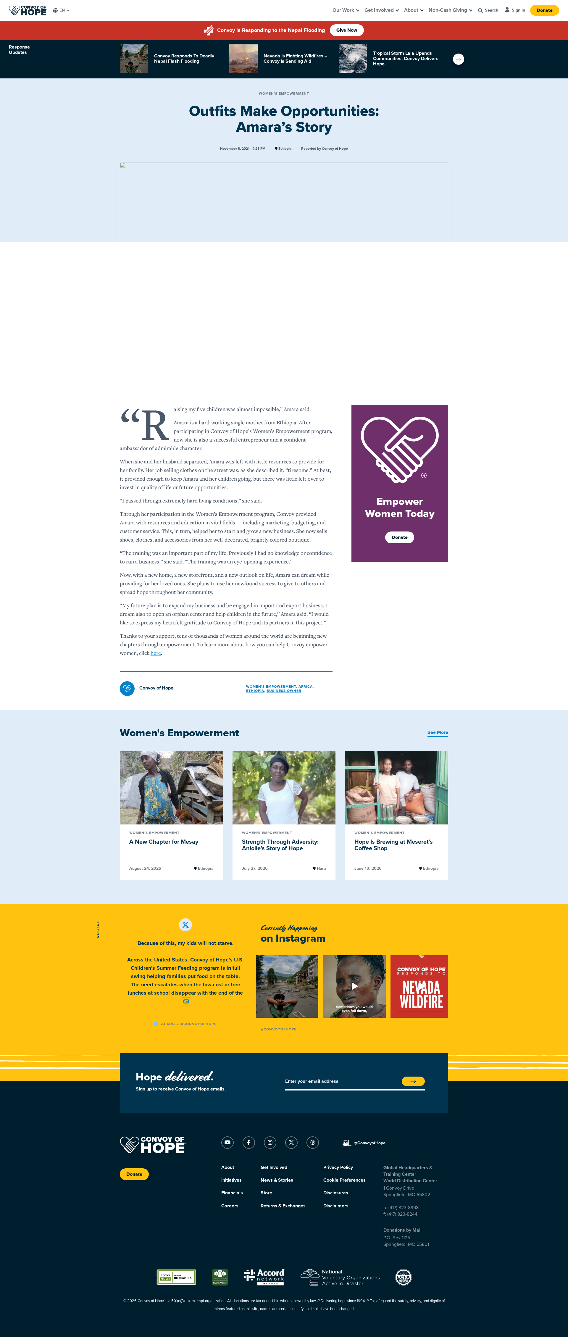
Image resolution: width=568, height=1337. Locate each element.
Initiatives (231, 1180)
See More (437, 732)
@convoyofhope (198, 1024)
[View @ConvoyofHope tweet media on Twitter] (186, 1001)
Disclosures (335, 1193)
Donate (545, 10)
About (411, 10)
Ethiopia (284, 149)
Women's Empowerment (284, 93)
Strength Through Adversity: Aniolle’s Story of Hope (280, 845)
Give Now (346, 30)
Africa (305, 686)
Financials (232, 1193)
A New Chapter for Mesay (163, 841)
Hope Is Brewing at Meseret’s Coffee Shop (393, 845)
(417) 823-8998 (403, 1208)
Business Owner (284, 691)
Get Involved (379, 10)
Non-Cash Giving (448, 10)
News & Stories (277, 1180)
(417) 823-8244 (402, 1214)
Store (266, 1193)
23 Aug (168, 1024)
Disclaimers (335, 1206)
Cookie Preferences (344, 1180)
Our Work (343, 10)
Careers (229, 1206)
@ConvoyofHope (278, 1029)
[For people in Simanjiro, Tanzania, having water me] (354, 986)
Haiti (321, 868)
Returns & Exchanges (283, 1206)
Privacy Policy (338, 1167)
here (156, 652)
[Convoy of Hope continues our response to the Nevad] (421, 986)
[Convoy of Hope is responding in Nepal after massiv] (287, 986)
